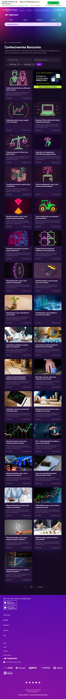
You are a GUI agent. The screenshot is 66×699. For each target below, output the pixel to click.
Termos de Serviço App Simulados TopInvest (39, 694)
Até (22, 64)
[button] (59, 15)
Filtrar (39, 64)
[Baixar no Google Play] (33, 607)
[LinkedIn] (30, 683)
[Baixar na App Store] (33, 602)
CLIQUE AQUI (53, 3)
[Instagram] (36, 683)
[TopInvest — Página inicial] (11, 15)
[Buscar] (58, 24)
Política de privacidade (23, 694)
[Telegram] (39, 683)
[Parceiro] (8, 668)
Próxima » (40, 587)
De (7, 64)
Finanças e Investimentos (15, 42)
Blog (6, 42)
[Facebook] (33, 683)
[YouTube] (27, 683)
